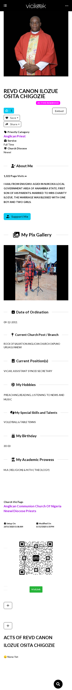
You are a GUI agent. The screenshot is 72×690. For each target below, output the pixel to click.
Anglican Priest (15, 136)
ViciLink (36, 589)
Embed (59, 111)
